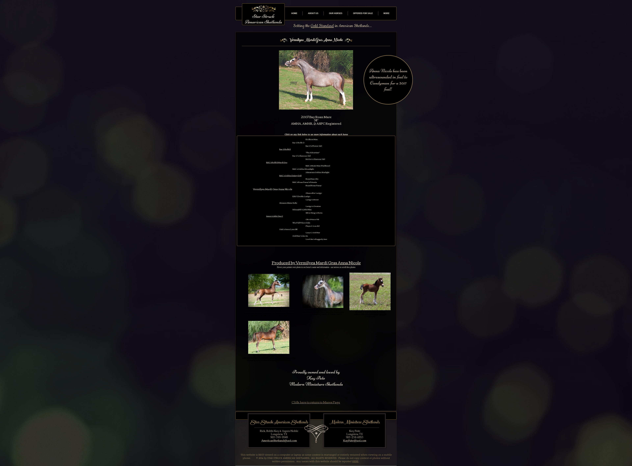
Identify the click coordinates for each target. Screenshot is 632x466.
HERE (355, 461)
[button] (316, 80)
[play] (348, 106)
